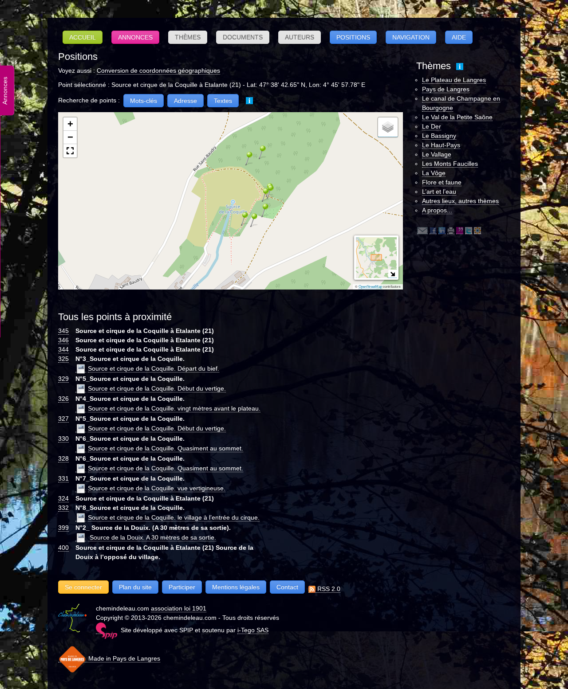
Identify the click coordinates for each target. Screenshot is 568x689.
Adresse (185, 100)
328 (63, 458)
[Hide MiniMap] (392, 274)
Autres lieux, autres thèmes (460, 200)
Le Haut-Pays (441, 145)
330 (63, 438)
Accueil (82, 37)
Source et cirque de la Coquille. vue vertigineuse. (156, 488)
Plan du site (135, 587)
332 (63, 507)
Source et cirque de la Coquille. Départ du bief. (153, 368)
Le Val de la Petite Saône (457, 117)
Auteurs (299, 37)
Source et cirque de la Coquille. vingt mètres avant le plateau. (174, 408)
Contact (287, 587)
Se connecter (83, 587)
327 (63, 418)
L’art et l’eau (439, 191)
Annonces (135, 37)
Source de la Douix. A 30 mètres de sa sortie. (152, 537)
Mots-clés (143, 100)
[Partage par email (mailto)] (422, 230)
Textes (223, 100)
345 (63, 330)
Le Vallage (436, 154)
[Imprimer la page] (450, 230)
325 (63, 358)
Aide (459, 37)
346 (63, 340)
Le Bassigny (439, 135)
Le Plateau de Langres (454, 79)
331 (63, 478)
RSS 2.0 (328, 588)
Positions (353, 37)
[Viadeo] (477, 230)
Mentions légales (236, 587)
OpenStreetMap (370, 287)
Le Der (431, 126)
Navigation (411, 37)
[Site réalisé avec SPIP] (106, 630)
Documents (243, 37)
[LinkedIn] (442, 230)
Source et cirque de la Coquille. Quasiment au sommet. (165, 448)
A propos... (437, 210)
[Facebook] (433, 230)
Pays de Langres (445, 89)
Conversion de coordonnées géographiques (158, 70)
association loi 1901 (178, 608)
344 (63, 349)
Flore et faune (442, 182)
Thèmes (188, 37)
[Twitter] (468, 230)
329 (63, 378)
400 (63, 547)
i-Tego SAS (252, 630)
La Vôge (434, 172)
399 (63, 527)
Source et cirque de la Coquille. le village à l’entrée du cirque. (174, 517)
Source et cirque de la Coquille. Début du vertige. (157, 388)
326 (63, 398)
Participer (182, 587)
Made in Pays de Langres (123, 658)
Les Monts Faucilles (450, 163)
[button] (241, 218)
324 (63, 498)
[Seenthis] (459, 230)
